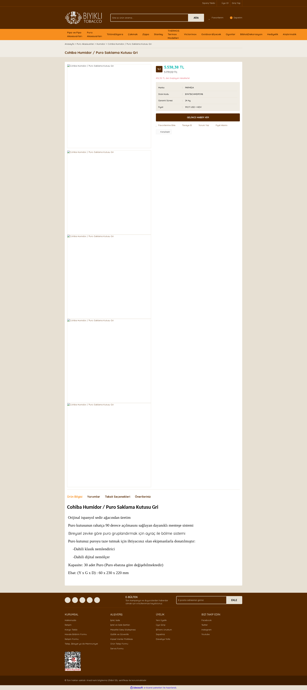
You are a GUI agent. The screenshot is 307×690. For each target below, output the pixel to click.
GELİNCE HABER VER (198, 117)
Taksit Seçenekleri (117, 496)
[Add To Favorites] (165, 125)
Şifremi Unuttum (164, 629)
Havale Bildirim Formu (76, 634)
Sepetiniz (160, 634)
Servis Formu (117, 648)
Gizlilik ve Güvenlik (119, 634)
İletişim (68, 625)
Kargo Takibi (71, 629)
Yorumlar (93, 496)
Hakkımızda (70, 620)
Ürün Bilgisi (74, 496)
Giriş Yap (236, 3)
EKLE (234, 600)
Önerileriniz (143, 496)
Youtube (205, 634)
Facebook (206, 620)
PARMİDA (189, 87)
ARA (196, 17)
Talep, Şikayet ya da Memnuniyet (81, 643)
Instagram (206, 629)
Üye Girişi (160, 625)
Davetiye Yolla (163, 639)
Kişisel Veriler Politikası (121, 639)
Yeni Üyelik (161, 620)
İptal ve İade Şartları (120, 625)
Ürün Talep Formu (119, 643)
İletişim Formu (72, 639)
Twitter (204, 625)
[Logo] (83, 17)
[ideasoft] (136, 687)
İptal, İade (115, 620)
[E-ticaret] (153, 687)
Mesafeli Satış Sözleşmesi (123, 629)
